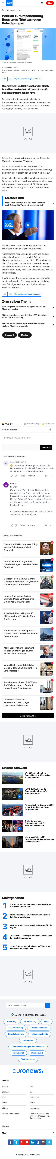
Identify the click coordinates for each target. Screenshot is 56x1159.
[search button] (47, 1005)
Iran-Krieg (11, 1021)
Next (4, 1097)
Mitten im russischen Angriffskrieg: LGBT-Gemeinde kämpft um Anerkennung (24, 316)
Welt (19, 10)
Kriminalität (18, 1053)
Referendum (28, 1040)
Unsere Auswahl (14, 768)
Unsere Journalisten (10, 1114)
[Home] (3, 10)
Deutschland (37, 1053)
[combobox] (28, 1005)
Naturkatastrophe (16, 1034)
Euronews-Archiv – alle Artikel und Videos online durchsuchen (40, 1116)
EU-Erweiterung (15, 1028)
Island (46, 1021)
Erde (31, 1092)
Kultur (32, 1103)
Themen (5, 1080)
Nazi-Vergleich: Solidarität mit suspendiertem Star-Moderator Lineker (24, 307)
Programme (34, 1108)
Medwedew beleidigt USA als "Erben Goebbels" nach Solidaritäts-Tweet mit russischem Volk (25, 204)
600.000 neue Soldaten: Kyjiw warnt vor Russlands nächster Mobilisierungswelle (23, 324)
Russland (9, 335)
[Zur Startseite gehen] (9, 3)
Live (50, 3)
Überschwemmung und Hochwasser (28, 1047)
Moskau (24, 335)
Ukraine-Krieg (30, 1021)
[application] (28, 44)
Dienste (5, 1126)
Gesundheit (34, 1097)
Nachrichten (11, 10)
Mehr (4, 1133)
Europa (5, 1086)
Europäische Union (39, 1028)
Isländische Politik (40, 1034)
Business (6, 1092)
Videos (5, 1108)
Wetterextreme (28, 1059)
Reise (4, 1103)
